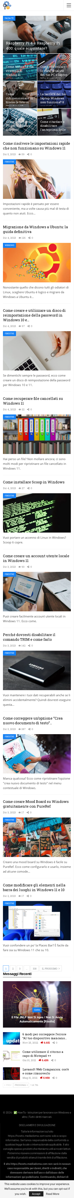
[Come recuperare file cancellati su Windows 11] (37, 434)
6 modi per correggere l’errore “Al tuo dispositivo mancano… (44, 1036)
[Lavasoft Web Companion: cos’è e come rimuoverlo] (11, 1073)
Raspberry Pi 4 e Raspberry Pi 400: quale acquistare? (33, 45)
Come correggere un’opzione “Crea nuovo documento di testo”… (33, 720)
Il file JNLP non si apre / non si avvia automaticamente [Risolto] (37, 1019)
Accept (36, 1193)
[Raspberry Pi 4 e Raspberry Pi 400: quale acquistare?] (37, 35)
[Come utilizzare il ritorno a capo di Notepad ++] (11, 1056)
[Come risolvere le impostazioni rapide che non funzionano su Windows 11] (37, 179)
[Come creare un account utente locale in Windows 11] (37, 591)
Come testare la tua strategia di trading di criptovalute (20, 73)
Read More (52, 1193)
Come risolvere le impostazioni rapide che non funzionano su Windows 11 (36, 145)
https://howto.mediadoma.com (26, 1135)
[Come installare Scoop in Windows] (37, 513)
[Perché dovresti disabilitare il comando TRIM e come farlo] (37, 670)
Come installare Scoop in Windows (34, 482)
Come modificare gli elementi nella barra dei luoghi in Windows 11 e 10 (34, 887)
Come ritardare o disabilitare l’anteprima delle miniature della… (53, 128)
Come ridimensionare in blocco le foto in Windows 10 (19, 100)
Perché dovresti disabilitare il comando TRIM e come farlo (29, 637)
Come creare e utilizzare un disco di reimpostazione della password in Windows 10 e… (34, 315)
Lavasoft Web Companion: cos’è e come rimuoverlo (45, 1071)
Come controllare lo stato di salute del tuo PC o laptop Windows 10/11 (53, 73)
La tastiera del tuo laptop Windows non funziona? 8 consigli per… (53, 100)
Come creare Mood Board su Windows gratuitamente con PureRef (36, 804)
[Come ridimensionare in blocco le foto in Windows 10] (20, 94)
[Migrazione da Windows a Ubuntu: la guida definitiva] (37, 262)
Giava (37, 1010)
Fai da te (9, 18)
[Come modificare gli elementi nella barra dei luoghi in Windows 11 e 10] (37, 921)
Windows (9, 245)
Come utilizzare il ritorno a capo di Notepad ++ (42, 1054)
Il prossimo (50, 968)
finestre (9, 162)
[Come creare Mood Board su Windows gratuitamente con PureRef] (37, 837)
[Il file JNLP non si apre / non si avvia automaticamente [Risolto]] (37, 1004)
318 (35, 968)
